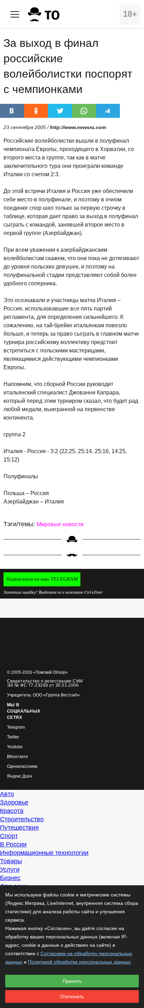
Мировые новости (60, 524)
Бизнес (10, 877)
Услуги (10, 869)
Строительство (22, 819)
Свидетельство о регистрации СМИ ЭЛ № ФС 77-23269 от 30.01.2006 (45, 683)
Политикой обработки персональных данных (79, 962)
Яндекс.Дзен (19, 776)
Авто (7, 794)
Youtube (15, 747)
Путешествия (19, 827)
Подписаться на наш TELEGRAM (42, 579)
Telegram (16, 727)
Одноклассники (22, 766)
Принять (72, 981)
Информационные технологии (44, 852)
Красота (11, 810)
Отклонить (72, 996)
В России (13, 844)
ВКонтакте (17, 757)
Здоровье (14, 802)
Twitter (13, 737)
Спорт (9, 835)
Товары (11, 861)
